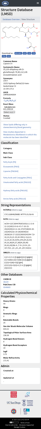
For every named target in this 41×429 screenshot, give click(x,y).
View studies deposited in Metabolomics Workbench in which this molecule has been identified (20, 134)
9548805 (6, 287)
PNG (4, 56)
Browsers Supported (26, 425)
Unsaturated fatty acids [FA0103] (17, 182)
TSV (33, 53)
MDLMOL (18, 53)
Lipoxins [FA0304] (10, 171)
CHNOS (10, 100)
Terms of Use (25, 423)
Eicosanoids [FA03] (11, 166)
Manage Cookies (19, 427)
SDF (24, 53)
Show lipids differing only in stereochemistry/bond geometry (17, 126)
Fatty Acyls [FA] (9, 162)
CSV (29, 53)
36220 (5, 281)
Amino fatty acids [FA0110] (14, 198)
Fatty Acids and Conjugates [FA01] (17, 177)
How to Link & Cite (11, 425)
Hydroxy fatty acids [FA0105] (15, 190)
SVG (8, 56)
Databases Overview (11, 19)
